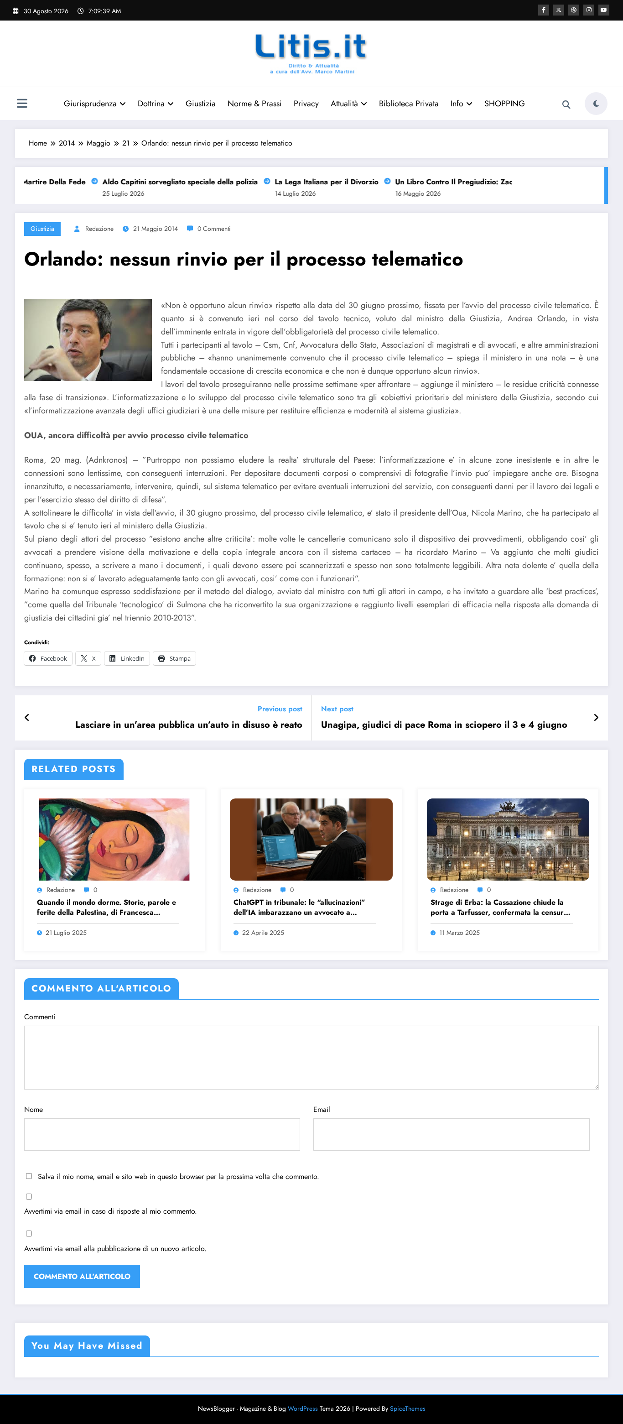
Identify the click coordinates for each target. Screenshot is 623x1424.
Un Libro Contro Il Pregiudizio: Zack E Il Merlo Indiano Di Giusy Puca (500, 182)
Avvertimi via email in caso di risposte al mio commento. (110, 1211)
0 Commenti (214, 228)
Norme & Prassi (255, 104)
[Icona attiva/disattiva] (22, 104)
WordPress (303, 1408)
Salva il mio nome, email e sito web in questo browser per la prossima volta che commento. (178, 1176)
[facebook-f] (543, 10)
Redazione (99, 228)
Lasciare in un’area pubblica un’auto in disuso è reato (188, 725)
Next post (337, 708)
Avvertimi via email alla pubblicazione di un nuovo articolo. (115, 1248)
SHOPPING (504, 104)
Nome (33, 1109)
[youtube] (603, 10)
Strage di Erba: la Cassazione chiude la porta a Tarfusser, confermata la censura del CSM (499, 907)
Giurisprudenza (90, 104)
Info (457, 104)
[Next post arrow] (596, 718)
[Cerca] (566, 105)
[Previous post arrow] (27, 718)
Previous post (280, 708)
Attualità (344, 104)
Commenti (39, 1017)
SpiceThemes (408, 1408)
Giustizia (201, 104)
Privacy (306, 104)
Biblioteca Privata (409, 104)
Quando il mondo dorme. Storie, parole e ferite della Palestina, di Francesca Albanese (106, 907)
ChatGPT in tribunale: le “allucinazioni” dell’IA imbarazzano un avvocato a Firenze (299, 907)
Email (321, 1109)
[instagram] (588, 10)
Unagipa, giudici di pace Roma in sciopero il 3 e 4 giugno (444, 725)
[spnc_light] (596, 103)
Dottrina (151, 104)
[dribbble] (573, 10)
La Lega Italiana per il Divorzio (314, 182)
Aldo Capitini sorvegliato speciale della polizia (168, 182)
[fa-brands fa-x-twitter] (558, 10)
